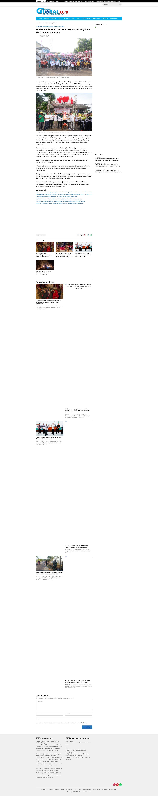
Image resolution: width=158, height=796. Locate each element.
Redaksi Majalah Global (45, 35)
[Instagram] (114, 784)
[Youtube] (117, 784)
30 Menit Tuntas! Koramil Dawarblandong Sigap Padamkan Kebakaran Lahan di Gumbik (60, 201)
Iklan (73, 18)
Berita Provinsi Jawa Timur (57, 26)
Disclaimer (105, 18)
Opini (78, 18)
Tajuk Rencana (86, 18)
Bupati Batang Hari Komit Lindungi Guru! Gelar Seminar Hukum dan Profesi (56, 196)
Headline (39, 18)
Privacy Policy (114, 18)
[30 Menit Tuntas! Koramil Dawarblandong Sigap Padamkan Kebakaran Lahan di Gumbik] (49, 563)
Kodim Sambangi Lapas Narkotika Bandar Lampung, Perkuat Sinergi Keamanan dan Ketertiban (53, 1)
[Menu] (37, 4)
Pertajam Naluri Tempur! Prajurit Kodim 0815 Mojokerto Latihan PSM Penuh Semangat (59, 203)
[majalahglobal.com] (52, 11)
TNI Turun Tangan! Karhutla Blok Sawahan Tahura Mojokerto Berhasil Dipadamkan (59, 199)
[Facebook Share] (78, 235)
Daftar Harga (96, 18)
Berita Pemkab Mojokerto (43, 26)
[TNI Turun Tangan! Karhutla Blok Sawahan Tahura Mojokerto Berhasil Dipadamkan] (45, 265)
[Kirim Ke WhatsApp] (91, 235)
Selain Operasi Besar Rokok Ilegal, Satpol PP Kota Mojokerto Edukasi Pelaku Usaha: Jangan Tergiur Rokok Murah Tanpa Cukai (108, 171)
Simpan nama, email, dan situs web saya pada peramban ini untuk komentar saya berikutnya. (62, 723)
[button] (120, 4)
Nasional (46, 18)
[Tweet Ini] (81, 235)
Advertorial (66, 18)
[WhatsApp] (120, 784)
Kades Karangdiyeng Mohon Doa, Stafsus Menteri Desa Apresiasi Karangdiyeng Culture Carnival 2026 (64, 194)
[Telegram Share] (88, 235)
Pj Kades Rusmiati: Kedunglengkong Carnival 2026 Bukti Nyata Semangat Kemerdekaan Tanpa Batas (64, 192)
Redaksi (53, 18)
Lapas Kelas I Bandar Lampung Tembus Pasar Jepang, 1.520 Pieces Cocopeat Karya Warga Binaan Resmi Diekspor (118, 1)
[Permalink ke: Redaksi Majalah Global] (37, 36)
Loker (59, 18)
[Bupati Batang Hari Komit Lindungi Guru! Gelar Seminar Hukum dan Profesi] (83, 247)
